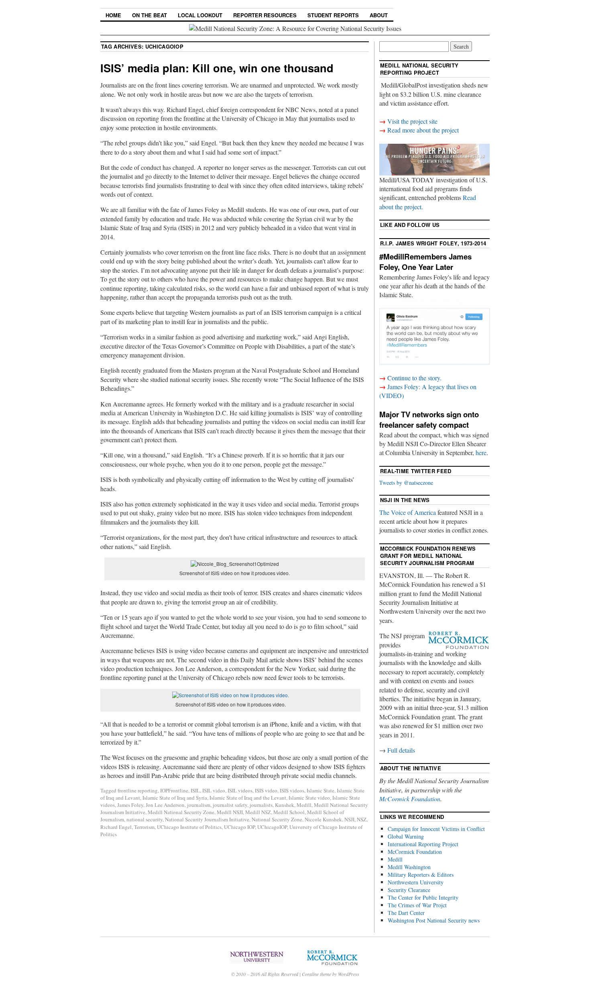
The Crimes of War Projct (417, 905)
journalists (261, 804)
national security (144, 819)
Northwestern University (416, 882)
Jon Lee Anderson (165, 804)
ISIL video (213, 790)
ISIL (195, 790)
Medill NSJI (230, 812)
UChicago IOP (239, 827)
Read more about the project (423, 130)
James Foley (130, 804)
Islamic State (320, 790)
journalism (198, 804)
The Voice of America (407, 512)
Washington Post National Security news (434, 920)
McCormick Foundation (409, 798)
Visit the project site (412, 121)
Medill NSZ (258, 812)
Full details (401, 750)
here (481, 452)
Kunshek (284, 804)
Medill (304, 804)
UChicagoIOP (272, 827)
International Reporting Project (423, 844)
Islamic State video (309, 797)
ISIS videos (292, 790)
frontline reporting (138, 790)
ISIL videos (240, 790)
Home (113, 15)
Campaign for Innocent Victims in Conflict (436, 829)
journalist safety (230, 804)
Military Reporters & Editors (421, 874)
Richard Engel (116, 827)
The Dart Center (406, 913)
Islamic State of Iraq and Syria (174, 797)
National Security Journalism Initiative (207, 819)
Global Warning (406, 836)
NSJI (349, 819)
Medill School (289, 812)
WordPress (348, 974)
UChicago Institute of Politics (189, 827)
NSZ (361, 819)
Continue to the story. (414, 378)
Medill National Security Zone (181, 812)
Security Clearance (409, 890)
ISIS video (266, 790)
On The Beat (149, 15)
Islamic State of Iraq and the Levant (248, 797)
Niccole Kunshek (323, 819)
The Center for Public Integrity (423, 897)
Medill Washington (409, 867)
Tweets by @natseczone (406, 482)
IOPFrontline (174, 790)
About (379, 15)
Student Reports (333, 15)
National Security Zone (277, 819)
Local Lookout (200, 15)
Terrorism (144, 827)
